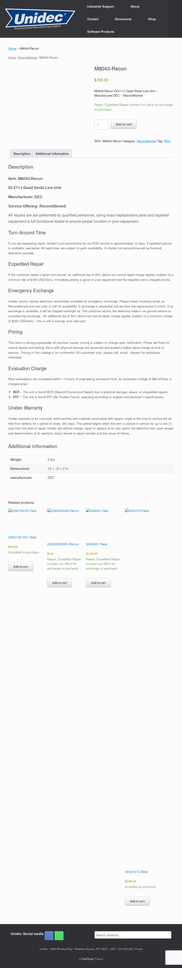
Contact (92, 19)
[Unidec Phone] (59, 935)
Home (12, 48)
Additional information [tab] (52, 153)
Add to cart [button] (20, 566)
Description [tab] (22, 153)
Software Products (100, 31)
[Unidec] (40, 19)
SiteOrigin (88, 959)
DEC (167, 141)
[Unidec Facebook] (49, 935)
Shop (152, 19)
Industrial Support (100, 6)
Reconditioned (27, 57)
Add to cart (124, 124)
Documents (123, 19)
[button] (175, 19)
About (135, 6)
